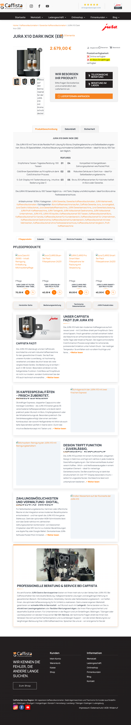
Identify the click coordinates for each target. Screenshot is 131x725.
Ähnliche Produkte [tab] (74, 239)
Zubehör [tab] (40, 239)
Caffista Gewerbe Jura (90, 204)
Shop (52, 672)
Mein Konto (55, 658)
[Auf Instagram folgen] (31, 6)
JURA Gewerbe (59, 201)
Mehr (66, 28)
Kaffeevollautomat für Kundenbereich (62, 216)
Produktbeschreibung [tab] (46, 129)
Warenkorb (116, 47)
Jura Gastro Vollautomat (27, 207)
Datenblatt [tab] (70, 129)
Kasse (53, 667)
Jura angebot (108, 204)
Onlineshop (77, 17)
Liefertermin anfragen (75, 96)
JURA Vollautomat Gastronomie (78, 210)
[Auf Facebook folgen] (39, 6)
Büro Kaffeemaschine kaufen (65, 204)
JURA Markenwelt (104, 201)
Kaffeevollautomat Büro (100, 213)
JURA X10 (38, 213)
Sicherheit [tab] (89, 129)
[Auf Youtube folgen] (47, 6)
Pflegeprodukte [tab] (25, 239)
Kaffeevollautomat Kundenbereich (68, 219)
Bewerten (104, 47)
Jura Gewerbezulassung (103, 207)
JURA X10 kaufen (51, 213)
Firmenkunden (98, 17)
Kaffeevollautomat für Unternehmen (98, 216)
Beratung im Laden (98, 84)
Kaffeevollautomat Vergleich (90, 222)
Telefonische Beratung (99, 75)
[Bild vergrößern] (92, 410)
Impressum (84, 707)
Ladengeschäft (56, 17)
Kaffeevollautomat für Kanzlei (29, 216)
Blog (115, 17)
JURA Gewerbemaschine (79, 207)
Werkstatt (36, 17)
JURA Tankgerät (55, 210)
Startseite (20, 17)
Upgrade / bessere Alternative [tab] (100, 239)
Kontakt (91, 681)
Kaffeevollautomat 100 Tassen (74, 213)
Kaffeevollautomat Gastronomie (36, 219)
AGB (106, 707)
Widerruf (114, 707)
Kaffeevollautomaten (27, 204)
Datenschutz (97, 707)
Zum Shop (25, 685)
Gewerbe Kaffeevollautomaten (80, 201)
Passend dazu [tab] (55, 239)
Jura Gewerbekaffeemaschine (53, 207)
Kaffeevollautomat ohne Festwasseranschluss (55, 222)
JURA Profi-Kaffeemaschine (34, 210)
